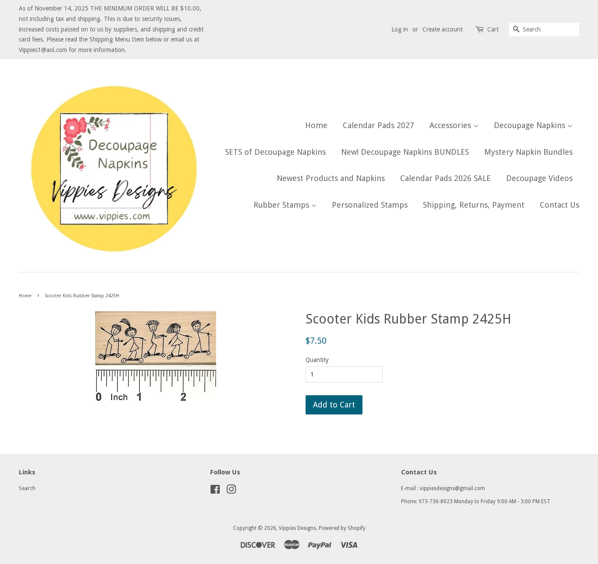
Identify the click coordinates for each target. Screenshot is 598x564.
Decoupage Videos (539, 178)
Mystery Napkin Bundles (528, 152)
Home (316, 125)
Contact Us (559, 204)
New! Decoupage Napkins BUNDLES (405, 152)
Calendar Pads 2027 (378, 125)
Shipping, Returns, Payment (473, 204)
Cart (493, 29)
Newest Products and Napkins (331, 178)
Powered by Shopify (342, 528)
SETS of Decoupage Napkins (275, 152)
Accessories (451, 125)
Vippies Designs (297, 528)
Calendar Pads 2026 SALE (445, 178)
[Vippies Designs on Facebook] (215, 491)
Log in (399, 29)
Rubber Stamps (282, 204)
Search (27, 488)
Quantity (317, 359)
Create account (442, 29)
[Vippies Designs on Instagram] (231, 491)
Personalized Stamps (370, 204)
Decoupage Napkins (530, 125)
